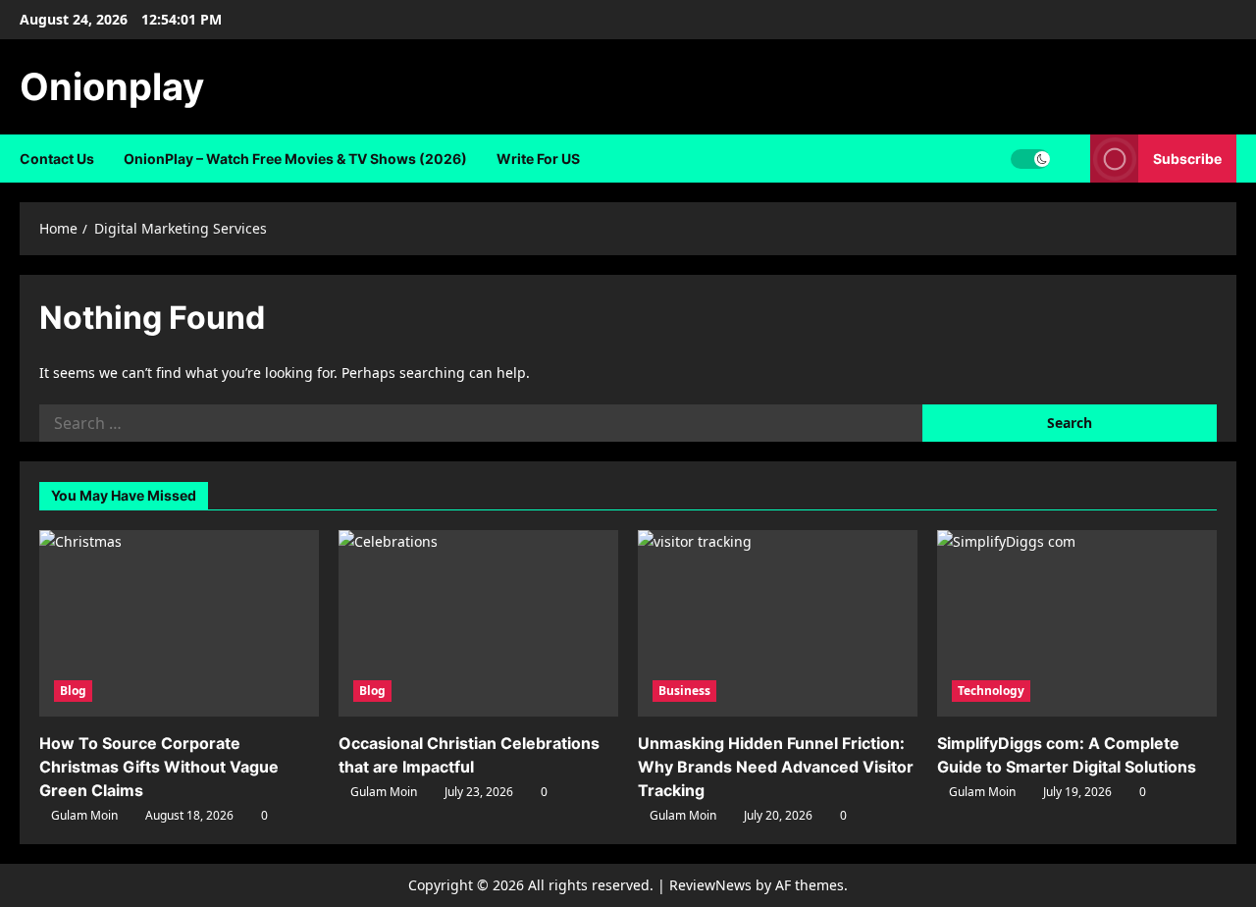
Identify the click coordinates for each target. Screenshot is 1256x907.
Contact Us (57, 158)
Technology (991, 690)
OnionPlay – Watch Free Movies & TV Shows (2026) (295, 158)
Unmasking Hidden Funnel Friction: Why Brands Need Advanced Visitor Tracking (776, 766)
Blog (73, 690)
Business (684, 690)
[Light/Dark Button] (1030, 159)
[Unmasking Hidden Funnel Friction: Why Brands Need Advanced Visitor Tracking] (777, 623)
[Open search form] (1070, 158)
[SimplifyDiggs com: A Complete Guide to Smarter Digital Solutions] (1077, 623)
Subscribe (1187, 158)
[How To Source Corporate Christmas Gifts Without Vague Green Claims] (179, 623)
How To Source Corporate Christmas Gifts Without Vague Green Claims (159, 766)
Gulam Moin (84, 815)
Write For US (538, 158)
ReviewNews (710, 885)
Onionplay (112, 86)
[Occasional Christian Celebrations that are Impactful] (478, 623)
